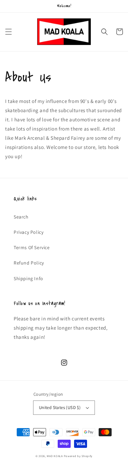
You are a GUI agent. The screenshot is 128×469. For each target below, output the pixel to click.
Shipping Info (28, 278)
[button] (8, 31)
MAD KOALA (54, 456)
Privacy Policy (28, 232)
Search (21, 217)
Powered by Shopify (78, 456)
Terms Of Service (32, 247)
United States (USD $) (60, 407)
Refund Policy (29, 263)
